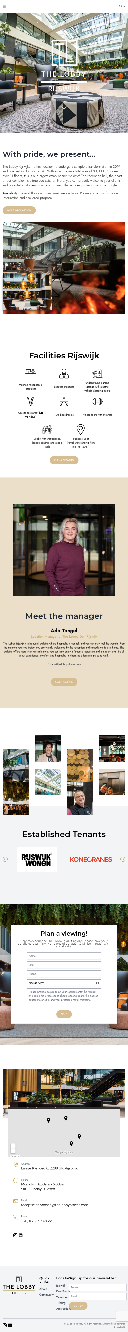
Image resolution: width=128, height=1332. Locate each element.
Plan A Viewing (64, 460)
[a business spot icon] (80, 429)
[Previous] (5, 859)
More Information (19, 210)
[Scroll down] (64, 108)
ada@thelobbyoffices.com (66, 664)
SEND (64, 1014)
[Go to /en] (64, 6)
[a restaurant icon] (30, 401)
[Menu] (4, 6)
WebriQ (121, 1327)
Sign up (78, 1306)
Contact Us (64, 681)
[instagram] (15, 1235)
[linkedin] (21, 1235)
